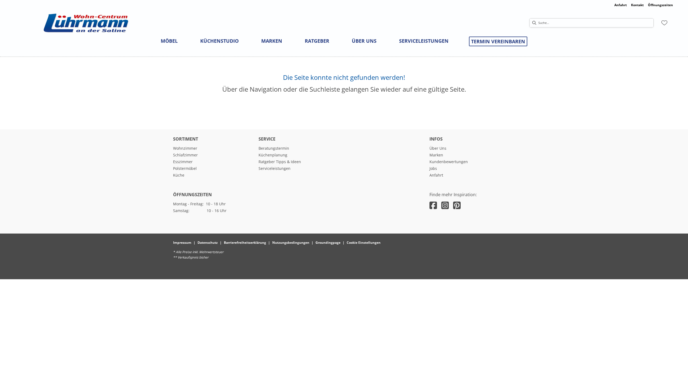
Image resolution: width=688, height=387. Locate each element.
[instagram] (445, 205)
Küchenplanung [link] (273, 154)
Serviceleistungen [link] (275, 168)
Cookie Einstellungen (364, 242)
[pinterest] (457, 205)
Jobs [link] (433, 168)
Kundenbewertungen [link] (448, 161)
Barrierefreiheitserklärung (245, 242)
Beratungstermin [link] (274, 148)
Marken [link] (436, 154)
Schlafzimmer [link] (185, 154)
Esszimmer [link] (183, 161)
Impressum (182, 242)
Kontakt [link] (637, 5)
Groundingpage (328, 242)
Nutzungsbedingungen (290, 242)
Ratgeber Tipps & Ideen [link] (280, 161)
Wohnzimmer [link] (185, 148)
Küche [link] (178, 175)
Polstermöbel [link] (185, 168)
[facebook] (433, 205)
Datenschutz (208, 242)
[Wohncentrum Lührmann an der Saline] (86, 23)
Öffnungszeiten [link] (660, 5)
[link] (169, 40)
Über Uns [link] (437, 148)
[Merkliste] (664, 23)
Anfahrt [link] (620, 5)
